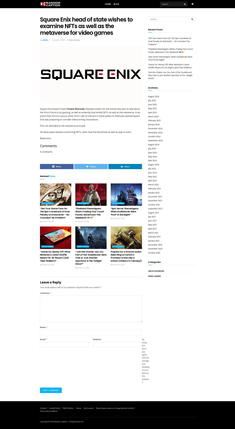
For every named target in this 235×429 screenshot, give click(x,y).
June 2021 (152, 220)
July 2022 (152, 168)
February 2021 (154, 236)
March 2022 (153, 184)
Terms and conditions (49, 411)
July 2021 (152, 216)
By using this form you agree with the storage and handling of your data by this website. (145, 360)
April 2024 (152, 160)
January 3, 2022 (59, 40)
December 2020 (155, 244)
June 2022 (152, 172)
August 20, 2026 (47, 265)
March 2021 (153, 232)
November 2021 (155, 200)
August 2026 (153, 96)
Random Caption (60, 421)
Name (44, 327)
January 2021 (154, 240)
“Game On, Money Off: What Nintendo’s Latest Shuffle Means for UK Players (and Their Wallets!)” (55, 256)
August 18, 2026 (118, 265)
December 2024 (155, 128)
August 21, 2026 (118, 218)
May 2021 (152, 224)
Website (97, 339)
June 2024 (152, 152)
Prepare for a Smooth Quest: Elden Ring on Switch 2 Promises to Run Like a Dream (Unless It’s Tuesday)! (126, 256)
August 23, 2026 (47, 221)
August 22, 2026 (83, 221)
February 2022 (154, 188)
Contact (43, 408)
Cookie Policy (54, 408)
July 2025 (152, 100)
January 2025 (154, 124)
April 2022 (152, 180)
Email (43, 339)
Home (108, 4)
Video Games (74, 40)
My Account (88, 408)
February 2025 (154, 120)
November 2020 (155, 248)
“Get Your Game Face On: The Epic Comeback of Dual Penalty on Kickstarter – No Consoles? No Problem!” (54, 213)
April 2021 (152, 228)
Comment (46, 293)
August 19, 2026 (83, 268)
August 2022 (153, 164)
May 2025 (152, 108)
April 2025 (152, 112)
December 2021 (155, 196)
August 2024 (153, 144)
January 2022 (154, 192)
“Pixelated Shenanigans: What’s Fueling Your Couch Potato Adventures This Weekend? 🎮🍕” (89, 213)
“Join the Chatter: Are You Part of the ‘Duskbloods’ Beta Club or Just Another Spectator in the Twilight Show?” (91, 258)
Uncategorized (156, 271)
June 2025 (152, 104)
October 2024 (154, 136)
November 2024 (155, 132)
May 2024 (152, 156)
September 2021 (155, 208)
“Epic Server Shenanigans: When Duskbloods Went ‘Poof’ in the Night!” (125, 211)
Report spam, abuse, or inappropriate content (115, 408)
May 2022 (152, 176)
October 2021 (154, 204)
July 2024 (152, 148)
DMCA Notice (68, 408)
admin (45, 40)
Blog (116, 4)
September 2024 (155, 140)
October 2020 (154, 252)
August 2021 (153, 212)
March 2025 (153, 116)
